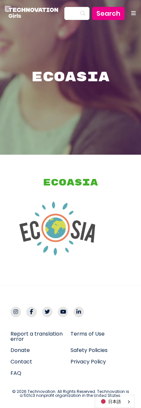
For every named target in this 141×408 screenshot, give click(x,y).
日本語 (114, 401)
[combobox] (114, 401)
